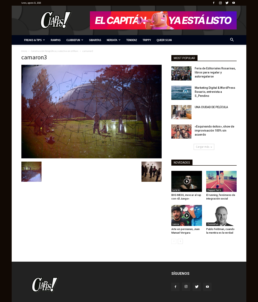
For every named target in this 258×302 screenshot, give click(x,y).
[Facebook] (214, 3)
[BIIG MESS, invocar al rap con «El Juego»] (186, 181)
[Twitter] (227, 3)
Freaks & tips (33, 40)
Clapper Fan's (214, 190)
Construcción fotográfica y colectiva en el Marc (54, 50)
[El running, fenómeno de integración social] (221, 181)
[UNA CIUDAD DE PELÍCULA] (181, 112)
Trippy (147, 40)
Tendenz (131, 40)
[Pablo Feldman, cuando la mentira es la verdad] (221, 215)
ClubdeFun (73, 40)
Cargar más (202, 146)
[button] (232, 40)
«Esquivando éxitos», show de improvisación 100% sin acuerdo (214, 130)
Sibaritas (95, 40)
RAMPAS (56, 40)
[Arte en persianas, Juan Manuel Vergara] (186, 215)
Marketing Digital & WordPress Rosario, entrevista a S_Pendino (215, 91)
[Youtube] (234, 3)
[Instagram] (220, 3)
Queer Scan (164, 40)
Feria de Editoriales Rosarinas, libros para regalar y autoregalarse (215, 72)
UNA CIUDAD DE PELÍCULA (211, 107)
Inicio (24, 50)
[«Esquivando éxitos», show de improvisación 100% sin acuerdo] (181, 131)
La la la (176, 190)
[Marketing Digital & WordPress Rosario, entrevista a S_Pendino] (181, 93)
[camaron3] (91, 157)
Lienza (176, 224)
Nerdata (112, 40)
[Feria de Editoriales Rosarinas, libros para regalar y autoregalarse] (181, 73)
